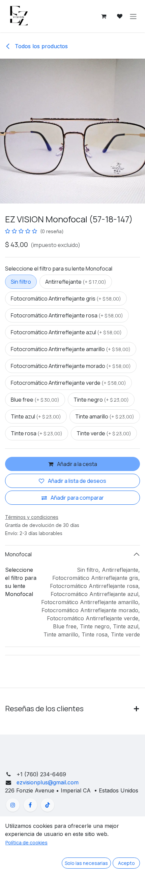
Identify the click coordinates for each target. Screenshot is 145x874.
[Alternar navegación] (133, 16)
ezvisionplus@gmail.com (47, 782)
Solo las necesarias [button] (86, 863)
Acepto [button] (126, 863)
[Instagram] (13, 805)
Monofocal (18, 554)
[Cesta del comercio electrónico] (103, 16)
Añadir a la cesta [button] (76, 464)
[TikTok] (47, 805)
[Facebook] (30, 805)
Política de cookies (26, 842)
